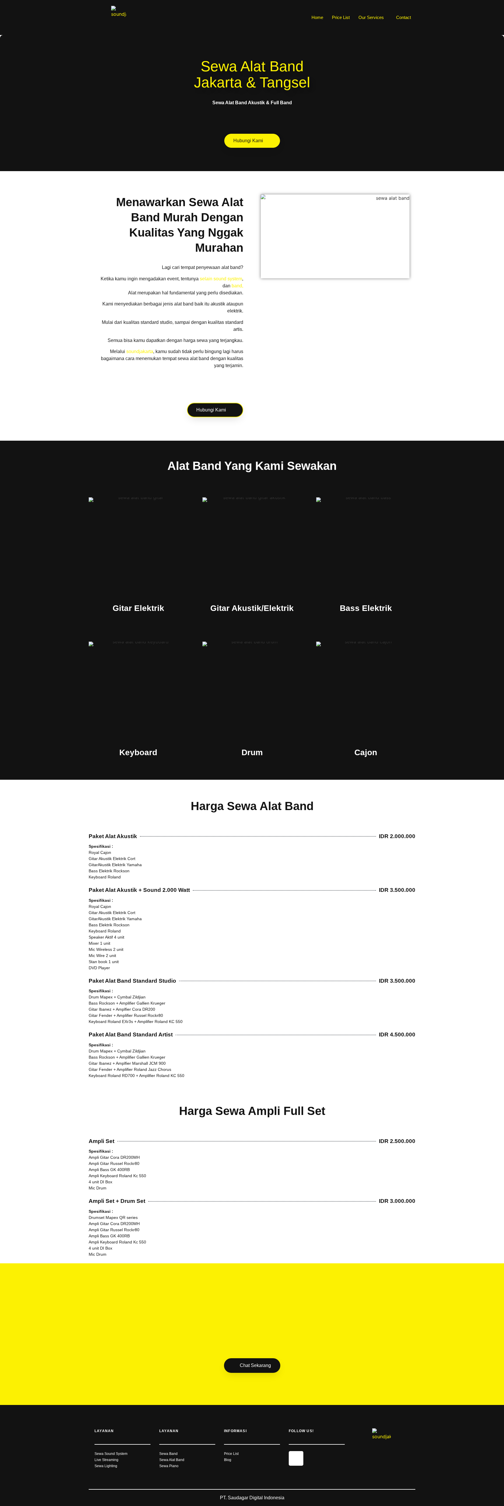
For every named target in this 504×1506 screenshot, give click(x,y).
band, (237, 285)
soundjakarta (139, 351)
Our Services (371, 17)
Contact (403, 17)
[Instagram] (296, 1458)
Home (317, 17)
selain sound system (221, 278)
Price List (341, 17)
